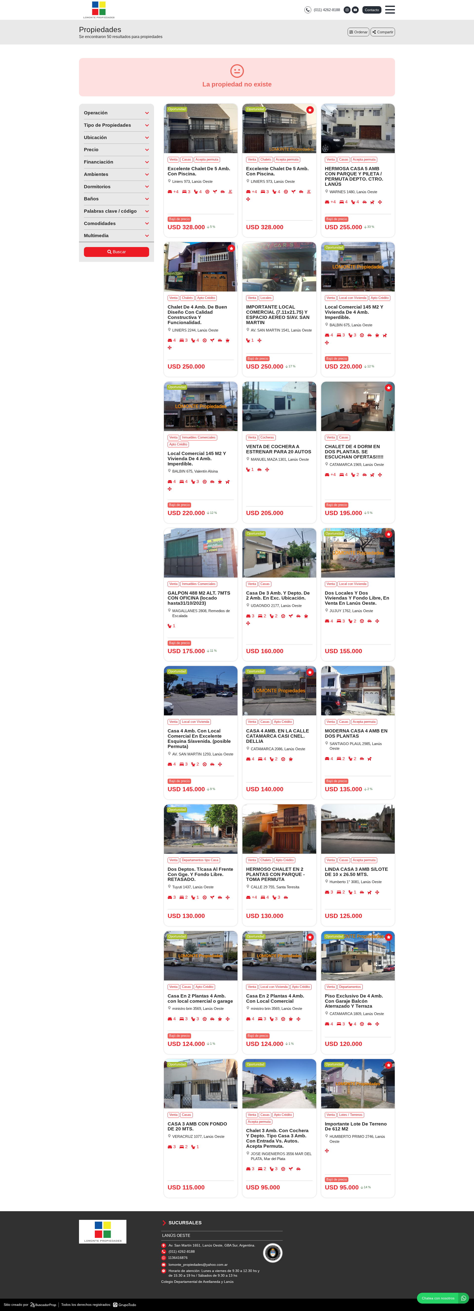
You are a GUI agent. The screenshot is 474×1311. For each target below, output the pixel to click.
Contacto (372, 10)
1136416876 (178, 1258)
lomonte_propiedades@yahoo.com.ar (198, 1265)
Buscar (119, 252)
